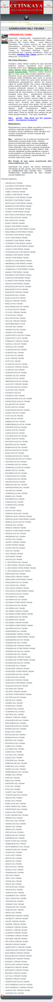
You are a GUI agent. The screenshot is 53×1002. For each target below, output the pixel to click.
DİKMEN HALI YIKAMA (13, 775)
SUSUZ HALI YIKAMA (13, 855)
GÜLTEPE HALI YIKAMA (14, 689)
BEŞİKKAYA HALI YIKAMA (15, 738)
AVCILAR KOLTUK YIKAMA (15, 318)
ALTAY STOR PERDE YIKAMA (16, 238)
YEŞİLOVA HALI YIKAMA (14, 910)
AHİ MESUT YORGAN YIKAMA (16, 919)
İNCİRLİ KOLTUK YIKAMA (14, 407)
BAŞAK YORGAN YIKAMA (15, 223)
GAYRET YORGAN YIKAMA (15, 542)
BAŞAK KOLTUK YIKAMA (14, 453)
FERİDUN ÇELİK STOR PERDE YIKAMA (20, 519)
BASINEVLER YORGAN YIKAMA (17, 959)
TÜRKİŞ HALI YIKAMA (13, 881)
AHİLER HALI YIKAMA (13, 700)
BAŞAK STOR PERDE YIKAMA (16, 226)
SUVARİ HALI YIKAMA (13, 852)
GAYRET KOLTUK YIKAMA (15, 548)
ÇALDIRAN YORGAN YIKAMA (16, 189)
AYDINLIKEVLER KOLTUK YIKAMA (18, 459)
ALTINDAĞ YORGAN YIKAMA (16, 933)
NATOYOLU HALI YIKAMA (15, 821)
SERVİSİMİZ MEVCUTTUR (15, 324)
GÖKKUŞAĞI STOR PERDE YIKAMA (18, 579)
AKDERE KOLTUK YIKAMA (15, 376)
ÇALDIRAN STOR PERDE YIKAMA (18, 186)
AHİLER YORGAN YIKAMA (15, 921)
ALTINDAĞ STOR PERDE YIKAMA (18, 209)
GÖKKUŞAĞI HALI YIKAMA (15, 574)
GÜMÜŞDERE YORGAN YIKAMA (17, 634)
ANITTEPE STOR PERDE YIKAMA (18, 235)
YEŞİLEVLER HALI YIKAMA (15, 907)
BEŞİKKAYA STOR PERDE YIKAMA (18, 206)
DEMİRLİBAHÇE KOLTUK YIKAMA (18, 424)
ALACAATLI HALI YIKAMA (15, 390)
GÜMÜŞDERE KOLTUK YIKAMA (17, 640)
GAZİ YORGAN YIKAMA (14, 554)
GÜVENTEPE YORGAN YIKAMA (17, 669)
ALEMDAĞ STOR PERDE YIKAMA (18, 241)
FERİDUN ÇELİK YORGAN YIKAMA (18, 516)
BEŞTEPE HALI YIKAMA (14, 740)
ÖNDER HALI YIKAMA (13, 827)
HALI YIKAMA (10, 508)
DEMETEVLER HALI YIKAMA (16, 763)
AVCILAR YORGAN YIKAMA (15, 321)
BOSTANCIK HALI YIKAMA (15, 743)
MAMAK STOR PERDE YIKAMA (17, 272)
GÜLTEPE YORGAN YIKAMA (16, 692)
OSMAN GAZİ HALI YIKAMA (15, 824)
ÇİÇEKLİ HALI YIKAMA (13, 758)
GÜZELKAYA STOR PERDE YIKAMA (18, 683)
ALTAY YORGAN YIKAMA (14, 358)
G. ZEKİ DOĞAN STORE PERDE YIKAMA (20, 568)
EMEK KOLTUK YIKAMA (14, 419)
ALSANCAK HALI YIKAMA (15, 370)
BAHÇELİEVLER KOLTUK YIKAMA (18, 287)
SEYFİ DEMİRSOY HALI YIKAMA (16, 22)
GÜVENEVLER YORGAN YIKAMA (18, 657)
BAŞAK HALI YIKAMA (13, 732)
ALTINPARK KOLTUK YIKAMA (16, 465)
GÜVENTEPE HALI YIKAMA (15, 666)
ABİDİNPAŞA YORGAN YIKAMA (17, 916)
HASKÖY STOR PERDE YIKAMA (17, 249)
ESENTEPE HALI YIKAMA (15, 783)
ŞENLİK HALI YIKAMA (13, 864)
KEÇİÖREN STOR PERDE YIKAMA (18, 275)
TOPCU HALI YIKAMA (13, 878)
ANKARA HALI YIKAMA (14, 183)
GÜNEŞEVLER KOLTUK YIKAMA (17, 651)
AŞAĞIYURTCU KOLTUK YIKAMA (17, 335)
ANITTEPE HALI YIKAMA (14, 715)
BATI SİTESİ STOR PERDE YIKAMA (18, 215)
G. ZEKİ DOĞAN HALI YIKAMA (16, 562)
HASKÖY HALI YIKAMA (14, 792)
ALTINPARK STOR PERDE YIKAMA (18, 243)
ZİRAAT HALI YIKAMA (13, 913)
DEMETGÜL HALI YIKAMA (15, 766)
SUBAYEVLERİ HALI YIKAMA (16, 850)
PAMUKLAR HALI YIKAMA (15, 835)
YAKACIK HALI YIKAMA (14, 890)
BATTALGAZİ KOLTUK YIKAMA (16, 450)
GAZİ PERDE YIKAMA (13, 557)
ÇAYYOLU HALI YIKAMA (14, 755)
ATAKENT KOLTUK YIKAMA (15, 330)
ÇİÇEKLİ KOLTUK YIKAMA (15, 430)
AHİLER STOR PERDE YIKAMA (17, 258)
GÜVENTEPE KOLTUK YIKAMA (17, 674)
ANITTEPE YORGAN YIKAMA (16, 939)
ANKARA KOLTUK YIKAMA (15, 482)
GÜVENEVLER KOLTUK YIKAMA (17, 663)
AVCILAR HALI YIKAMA (14, 327)
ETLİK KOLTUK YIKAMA (14, 416)
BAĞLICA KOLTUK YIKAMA (15, 298)
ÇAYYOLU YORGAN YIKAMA (16, 976)
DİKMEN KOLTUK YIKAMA (15, 422)
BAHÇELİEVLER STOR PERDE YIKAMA (20, 229)
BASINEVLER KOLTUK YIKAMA (17, 456)
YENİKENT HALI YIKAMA (14, 904)
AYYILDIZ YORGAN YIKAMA (15, 312)
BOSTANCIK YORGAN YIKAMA (17, 970)
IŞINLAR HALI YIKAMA (13, 798)
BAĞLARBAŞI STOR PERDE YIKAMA (19, 232)
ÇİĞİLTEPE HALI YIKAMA (14, 761)
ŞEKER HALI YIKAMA (13, 861)
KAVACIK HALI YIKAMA (14, 812)
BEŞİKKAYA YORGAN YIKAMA (16, 967)
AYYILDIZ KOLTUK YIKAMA (15, 310)
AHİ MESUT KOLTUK (13, 393)
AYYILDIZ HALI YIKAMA (14, 315)
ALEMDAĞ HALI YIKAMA (14, 709)
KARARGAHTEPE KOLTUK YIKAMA (18, 399)
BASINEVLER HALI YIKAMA (15, 729)
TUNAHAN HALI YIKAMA (14, 993)
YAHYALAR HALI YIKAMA (14, 887)
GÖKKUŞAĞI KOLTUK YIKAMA (16, 582)
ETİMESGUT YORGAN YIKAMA (17, 341)
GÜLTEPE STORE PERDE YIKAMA (18, 694)
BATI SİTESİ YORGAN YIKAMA (16, 942)
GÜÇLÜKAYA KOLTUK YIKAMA (16, 594)
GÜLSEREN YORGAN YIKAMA (16, 611)
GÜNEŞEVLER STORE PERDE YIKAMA (20, 648)
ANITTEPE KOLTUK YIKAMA (15, 462)
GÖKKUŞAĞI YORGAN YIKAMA (17, 577)
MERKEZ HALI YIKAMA (14, 818)
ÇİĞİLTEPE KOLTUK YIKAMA (16, 427)
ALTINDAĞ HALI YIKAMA (14, 353)
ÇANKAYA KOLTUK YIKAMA (15, 476)
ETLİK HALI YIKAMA (12, 786)
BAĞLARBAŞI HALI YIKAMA (15, 723)
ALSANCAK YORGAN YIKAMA (16, 367)
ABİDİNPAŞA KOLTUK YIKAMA (16, 381)
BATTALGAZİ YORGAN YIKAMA (17, 964)
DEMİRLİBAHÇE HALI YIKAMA (16, 772)
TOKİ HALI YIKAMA (12, 875)
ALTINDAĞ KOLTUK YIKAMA (16, 350)
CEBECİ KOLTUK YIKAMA (15, 439)
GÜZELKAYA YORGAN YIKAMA (17, 680)
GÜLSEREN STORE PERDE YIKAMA (19, 614)
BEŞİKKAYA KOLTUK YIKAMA (16, 447)
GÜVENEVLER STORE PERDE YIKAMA (20, 660)
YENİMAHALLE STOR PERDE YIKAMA (19, 269)
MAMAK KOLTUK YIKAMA (15, 470)
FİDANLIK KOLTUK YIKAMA (15, 534)
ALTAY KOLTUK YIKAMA (14, 355)
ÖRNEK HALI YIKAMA (13, 829)
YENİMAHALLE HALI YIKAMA (16, 493)
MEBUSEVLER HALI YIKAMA (16, 485)
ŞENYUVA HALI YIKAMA (14, 867)
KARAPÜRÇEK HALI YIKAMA (16, 809)
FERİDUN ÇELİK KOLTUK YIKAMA (18, 522)
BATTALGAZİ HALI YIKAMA (15, 735)
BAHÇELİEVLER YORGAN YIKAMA (18, 956)
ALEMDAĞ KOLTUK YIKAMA (16, 373)
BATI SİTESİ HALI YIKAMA (15, 220)
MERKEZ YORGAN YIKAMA (15, 979)
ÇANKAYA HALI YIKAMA (14, 502)
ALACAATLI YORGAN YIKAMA (16, 384)
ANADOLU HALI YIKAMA (14, 347)
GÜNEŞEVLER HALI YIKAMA (16, 643)
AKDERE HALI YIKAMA (14, 703)
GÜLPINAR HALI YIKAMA (14, 597)
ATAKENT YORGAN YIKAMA (15, 717)
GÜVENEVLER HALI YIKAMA (16, 654)
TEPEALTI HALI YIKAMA (14, 870)
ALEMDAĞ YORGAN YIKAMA (16, 927)
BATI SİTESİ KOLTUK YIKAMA (16, 218)
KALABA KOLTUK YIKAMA (15, 404)
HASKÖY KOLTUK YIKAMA (15, 413)
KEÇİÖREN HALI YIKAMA (14, 499)
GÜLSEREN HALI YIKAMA (15, 608)
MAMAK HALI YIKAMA (13, 496)
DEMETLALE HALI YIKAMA (15, 769)
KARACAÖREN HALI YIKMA (15, 806)
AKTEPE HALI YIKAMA (13, 706)
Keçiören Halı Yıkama (13, 511)
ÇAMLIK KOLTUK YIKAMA (15, 433)
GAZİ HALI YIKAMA (12, 551)
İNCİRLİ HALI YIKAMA (13, 801)
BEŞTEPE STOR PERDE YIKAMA (17, 200)
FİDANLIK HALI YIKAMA (14, 525)
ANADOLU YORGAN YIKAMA (16, 930)
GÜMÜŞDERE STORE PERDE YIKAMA (20, 637)
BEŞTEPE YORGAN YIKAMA (16, 973)
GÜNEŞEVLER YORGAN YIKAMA (18, 646)
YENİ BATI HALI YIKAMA (14, 901)
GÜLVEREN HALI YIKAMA (15, 620)
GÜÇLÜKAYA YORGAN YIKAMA (17, 588)
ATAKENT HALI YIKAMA (14, 333)
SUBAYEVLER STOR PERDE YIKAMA (19, 246)
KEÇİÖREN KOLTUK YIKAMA (16, 473)
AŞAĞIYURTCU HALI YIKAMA (16, 338)
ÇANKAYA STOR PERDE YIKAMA (17, 278)
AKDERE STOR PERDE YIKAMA (17, 255)
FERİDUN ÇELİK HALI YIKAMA (16, 514)
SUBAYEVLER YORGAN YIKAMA (17, 990)
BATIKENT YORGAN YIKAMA (16, 962)
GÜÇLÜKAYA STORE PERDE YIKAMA (19, 591)
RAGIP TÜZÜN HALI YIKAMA (39, 24)
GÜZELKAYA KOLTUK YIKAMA (16, 686)
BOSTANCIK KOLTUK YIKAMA (16, 442)
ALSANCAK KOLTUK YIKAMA (16, 364)
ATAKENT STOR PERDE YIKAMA (17, 212)
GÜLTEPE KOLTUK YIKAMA (15, 697)
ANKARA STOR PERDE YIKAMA (17, 284)
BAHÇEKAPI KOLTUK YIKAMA (16, 289)
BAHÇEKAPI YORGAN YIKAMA (17, 292)
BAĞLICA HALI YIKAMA (14, 304)
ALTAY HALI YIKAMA (13, 361)
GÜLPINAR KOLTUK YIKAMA (16, 600)
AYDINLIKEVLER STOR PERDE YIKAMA (20, 252)
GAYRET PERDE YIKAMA (14, 545)
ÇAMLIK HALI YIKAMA (13, 752)
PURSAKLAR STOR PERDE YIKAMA (19, 266)
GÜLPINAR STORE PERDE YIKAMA (18, 602)
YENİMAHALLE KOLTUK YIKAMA (17, 468)
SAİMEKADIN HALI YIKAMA (15, 844)
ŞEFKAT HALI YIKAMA (13, 858)
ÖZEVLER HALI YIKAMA (14, 832)
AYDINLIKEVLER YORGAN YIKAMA (18, 950)
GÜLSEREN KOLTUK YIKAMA (16, 617)
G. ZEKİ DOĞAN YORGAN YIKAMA (18, 565)
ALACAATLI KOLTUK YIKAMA (16, 387)
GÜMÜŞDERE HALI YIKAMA (16, 631)
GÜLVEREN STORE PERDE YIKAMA (19, 625)
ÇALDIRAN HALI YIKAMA (14, 749)
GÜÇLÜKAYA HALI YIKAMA (15, 585)
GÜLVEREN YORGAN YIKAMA (16, 623)
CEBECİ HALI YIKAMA (13, 746)
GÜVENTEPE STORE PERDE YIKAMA (19, 671)
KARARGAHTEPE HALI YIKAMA (17, 488)
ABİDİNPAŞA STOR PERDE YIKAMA (18, 264)
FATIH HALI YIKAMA (12, 789)
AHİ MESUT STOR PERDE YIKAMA (18, 261)
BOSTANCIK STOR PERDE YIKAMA (18, 197)
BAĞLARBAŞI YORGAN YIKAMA (17, 953)
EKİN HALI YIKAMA (12, 778)
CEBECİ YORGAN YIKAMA (15, 192)
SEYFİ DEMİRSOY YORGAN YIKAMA (19, 987)
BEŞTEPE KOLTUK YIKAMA (15, 445)
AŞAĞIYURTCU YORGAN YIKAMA (18, 947)
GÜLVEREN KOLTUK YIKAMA (16, 628)
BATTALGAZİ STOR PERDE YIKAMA (18, 203)
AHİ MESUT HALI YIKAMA (15, 396)
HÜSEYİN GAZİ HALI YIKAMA (16, 795)
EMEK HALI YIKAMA (13, 781)
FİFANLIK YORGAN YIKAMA (15, 528)
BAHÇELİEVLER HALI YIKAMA (16, 726)
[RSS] (2, 995)
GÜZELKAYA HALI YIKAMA (15, 677)
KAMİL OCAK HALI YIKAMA (15, 804)
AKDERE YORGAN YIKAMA (15, 924)
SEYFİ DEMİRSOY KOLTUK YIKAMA (18, 985)
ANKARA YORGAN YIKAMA (15, 944)
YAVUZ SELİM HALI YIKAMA (15, 898)
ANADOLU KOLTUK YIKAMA (16, 344)
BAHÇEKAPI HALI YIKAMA (15, 295)
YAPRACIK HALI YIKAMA (14, 893)
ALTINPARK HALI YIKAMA (15, 712)
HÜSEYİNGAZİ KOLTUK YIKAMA (17, 410)
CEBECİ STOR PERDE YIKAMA (17, 195)
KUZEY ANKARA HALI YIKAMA (16, 815)
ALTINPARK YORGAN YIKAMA (16, 936)
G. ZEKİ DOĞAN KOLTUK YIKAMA (18, 571)
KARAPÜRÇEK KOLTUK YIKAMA (17, 401)
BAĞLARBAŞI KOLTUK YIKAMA (17, 307)
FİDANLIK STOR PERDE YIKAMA (17, 531)
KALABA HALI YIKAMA (13, 491)
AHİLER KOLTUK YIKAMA (15, 378)
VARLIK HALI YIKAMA (13, 884)
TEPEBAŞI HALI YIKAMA (14, 873)
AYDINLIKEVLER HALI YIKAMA (17, 720)
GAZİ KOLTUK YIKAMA (13, 559)
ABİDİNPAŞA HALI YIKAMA (15, 537)
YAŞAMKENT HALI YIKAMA (15, 896)
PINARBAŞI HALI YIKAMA (15, 838)
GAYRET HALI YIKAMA (13, 539)
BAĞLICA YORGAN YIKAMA (15, 301)
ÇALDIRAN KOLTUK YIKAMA (16, 436)
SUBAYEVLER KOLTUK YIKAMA (17, 982)
